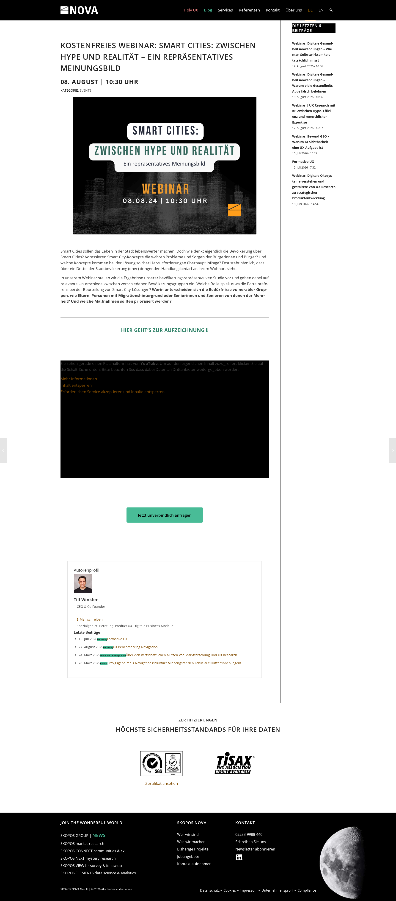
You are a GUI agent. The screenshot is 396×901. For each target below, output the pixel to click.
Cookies (230, 890)
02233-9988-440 (248, 834)
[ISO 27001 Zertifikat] (161, 763)
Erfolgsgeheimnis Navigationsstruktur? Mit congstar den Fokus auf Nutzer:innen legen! (174, 663)
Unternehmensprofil (277, 890)
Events (85, 90)
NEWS (98, 835)
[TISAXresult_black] (234, 763)
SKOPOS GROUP (74, 835)
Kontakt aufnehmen (194, 863)
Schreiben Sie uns (250, 841)
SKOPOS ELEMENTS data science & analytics (98, 873)
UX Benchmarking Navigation (135, 647)
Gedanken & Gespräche (113, 655)
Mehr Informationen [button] (78, 378)
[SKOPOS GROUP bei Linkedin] (239, 858)
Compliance (306, 890)
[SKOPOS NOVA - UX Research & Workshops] (79, 10)
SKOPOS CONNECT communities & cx (92, 850)
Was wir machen (191, 841)
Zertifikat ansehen (161, 783)
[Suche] (331, 10)
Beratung (102, 639)
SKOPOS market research (82, 843)
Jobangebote (188, 856)
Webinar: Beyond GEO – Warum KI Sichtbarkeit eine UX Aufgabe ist (310, 142)
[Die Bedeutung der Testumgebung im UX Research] (3, 450)
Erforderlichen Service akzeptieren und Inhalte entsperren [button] (112, 391)
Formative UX (117, 639)
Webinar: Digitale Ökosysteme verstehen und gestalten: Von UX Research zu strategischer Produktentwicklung (314, 186)
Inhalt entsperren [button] (76, 385)
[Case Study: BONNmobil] (392, 450)
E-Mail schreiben (90, 619)
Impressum (249, 890)
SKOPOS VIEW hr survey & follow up (91, 865)
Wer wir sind (188, 834)
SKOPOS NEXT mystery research (88, 858)
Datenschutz (210, 890)
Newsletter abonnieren (255, 849)
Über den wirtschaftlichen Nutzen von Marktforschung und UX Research (181, 655)
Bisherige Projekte (193, 849)
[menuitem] (191, 10)
